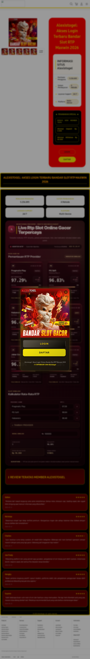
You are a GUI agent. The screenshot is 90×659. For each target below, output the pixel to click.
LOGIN (44, 343)
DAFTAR (44, 352)
